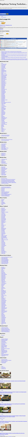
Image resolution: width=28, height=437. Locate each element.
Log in (2, 366)
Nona (2, 127)
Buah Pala (2, 94)
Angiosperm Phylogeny (4, 338)
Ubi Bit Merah (3, 203)
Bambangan (3, 69)
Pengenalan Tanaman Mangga (5, 330)
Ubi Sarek (2, 249)
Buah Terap (3, 101)
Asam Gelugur (3, 65)
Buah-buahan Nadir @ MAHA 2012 (6, 187)
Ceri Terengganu (3, 106)
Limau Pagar (3, 123)
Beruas (2, 72)
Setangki (2, 241)
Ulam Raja (2, 250)
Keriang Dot (3, 119)
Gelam (2, 286)
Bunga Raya (3, 279)
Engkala (2, 110)
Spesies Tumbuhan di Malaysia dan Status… (19, 41)
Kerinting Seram (3, 292)
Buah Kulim (3, 87)
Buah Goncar (3, 82)
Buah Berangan (3, 76)
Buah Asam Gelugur (4, 74)
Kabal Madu (3, 114)
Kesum (2, 224)
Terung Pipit (3, 244)
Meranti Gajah (3, 229)
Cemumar (2, 212)
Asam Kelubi (3, 67)
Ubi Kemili (2, 248)
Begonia (2, 271)
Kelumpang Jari (3, 118)
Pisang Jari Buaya (3, 169)
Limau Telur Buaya (4, 124)
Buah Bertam (3, 78)
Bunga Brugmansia (4, 274)
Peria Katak (3, 231)
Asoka (2, 269)
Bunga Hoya (3, 276)
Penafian (2, 11)
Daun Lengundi (3, 215)
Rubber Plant (3, 315)
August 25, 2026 (2, 423)
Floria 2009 (3, 188)
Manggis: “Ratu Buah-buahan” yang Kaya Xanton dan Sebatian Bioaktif (11, 51)
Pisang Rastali (3, 172)
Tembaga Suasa (3, 322)
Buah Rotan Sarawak (4, 99)
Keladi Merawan (3, 154)
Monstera (2, 296)
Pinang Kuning (3, 161)
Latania (2, 160)
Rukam (2, 128)
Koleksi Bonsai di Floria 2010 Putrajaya (6, 139)
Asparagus (2, 199)
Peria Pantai (3, 232)
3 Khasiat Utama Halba (4, 327)
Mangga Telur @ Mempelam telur (6, 25)
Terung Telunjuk (3, 245)
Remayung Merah (3, 237)
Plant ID (2, 353)
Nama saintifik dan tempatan (5, 348)
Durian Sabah (3, 109)
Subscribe (1, 14)
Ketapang (2, 120)
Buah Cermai (3, 80)
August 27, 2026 (2, 382)
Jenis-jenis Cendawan (4, 361)
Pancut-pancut (3, 299)
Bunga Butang (3, 275)
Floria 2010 (3, 189)
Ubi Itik (2, 247)
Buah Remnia (3, 96)
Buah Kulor (3, 88)
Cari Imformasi (3, 342)
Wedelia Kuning (3, 323)
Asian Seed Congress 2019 (5, 328)
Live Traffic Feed (13, 38)
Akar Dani (2, 267)
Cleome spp (3, 282)
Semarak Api (3, 316)
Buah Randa (3, 95)
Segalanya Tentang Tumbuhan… (13, 4)
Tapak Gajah (3, 320)
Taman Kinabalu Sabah (4, 261)
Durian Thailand (3, 148)
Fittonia (2, 285)
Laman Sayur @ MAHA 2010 (5, 191)
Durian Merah (3, 145)
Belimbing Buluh (3, 70)
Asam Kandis (3, 66)
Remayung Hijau (3, 236)
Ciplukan (2, 107)
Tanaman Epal (3, 362)
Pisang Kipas (3, 303)
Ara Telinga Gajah (3, 64)
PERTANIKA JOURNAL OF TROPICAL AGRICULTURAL (8, 182)
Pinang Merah (3, 162)
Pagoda (2, 297)
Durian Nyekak (3, 108)
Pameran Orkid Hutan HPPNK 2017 (6, 194)
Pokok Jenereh (3, 233)
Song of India (3, 319)
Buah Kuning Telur (4, 89)
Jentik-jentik (3, 113)
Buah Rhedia (3, 97)
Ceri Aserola (3, 105)
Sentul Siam (3, 130)
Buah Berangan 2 (3, 77)
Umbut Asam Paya (4, 251)
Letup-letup (3, 121)
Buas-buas (2, 211)
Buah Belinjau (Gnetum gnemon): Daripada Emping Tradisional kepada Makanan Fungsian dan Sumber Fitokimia (13, 416)
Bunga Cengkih (3, 103)
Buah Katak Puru (3, 83)
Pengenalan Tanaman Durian (5, 329)
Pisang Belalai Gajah (4, 168)
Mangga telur (3, 23)
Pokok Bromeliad (3, 305)
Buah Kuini (3, 86)
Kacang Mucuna (3, 290)
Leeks (2, 201)
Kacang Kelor (3, 217)
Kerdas (2, 223)
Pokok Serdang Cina (4, 163)
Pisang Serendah (3, 174)
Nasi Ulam (2, 349)
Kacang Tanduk (3, 219)
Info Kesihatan (3, 344)
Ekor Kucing (3, 284)
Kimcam (2, 225)
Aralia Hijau (3, 268)
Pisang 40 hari (3, 166)
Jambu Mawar (3, 112)
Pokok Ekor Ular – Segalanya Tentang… (19, 42)
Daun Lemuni (3, 214)
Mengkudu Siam (3, 228)
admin (1, 26)
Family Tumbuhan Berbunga (5, 135)
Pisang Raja (3, 170)
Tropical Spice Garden (4, 263)
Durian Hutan (3, 144)
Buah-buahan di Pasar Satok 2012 (6, 102)
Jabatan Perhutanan (4, 345)
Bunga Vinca (3, 280)
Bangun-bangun (3, 209)
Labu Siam (2, 226)
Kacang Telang (3, 220)
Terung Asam (3, 243)
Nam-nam (2, 126)
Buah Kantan (3, 210)
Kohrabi (2, 200)
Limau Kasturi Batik (4, 122)
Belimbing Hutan (3, 71)
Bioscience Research (4, 178)
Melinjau (2, 125)
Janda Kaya (3, 287)
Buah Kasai (3, 335)
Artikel (2, 379)
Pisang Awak (3, 167)
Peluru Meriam (3, 301)
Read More (1, 29)
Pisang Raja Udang (4, 171)
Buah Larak (3, 90)
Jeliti (2, 289)
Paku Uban (3, 230)
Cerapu (2, 104)
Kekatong (2, 116)
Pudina (2, 234)
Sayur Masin (3, 202)
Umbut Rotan (3, 252)
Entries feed (3, 367)
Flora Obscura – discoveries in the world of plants (8, 179)
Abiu (2, 63)
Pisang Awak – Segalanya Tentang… (19, 46)
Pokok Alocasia (3, 304)
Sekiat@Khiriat (3, 129)
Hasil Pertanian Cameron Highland (6, 360)
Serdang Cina (3, 318)
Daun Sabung (3, 216)
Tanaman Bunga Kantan (4, 355)
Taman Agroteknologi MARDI (5, 331)
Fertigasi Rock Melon (4, 359)
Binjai (2, 73)
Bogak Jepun (3, 272)
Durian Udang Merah (4, 149)
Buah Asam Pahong (4, 75)
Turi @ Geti (3, 246)
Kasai (2, 115)
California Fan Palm (4, 159)
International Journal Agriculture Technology (7, 180)
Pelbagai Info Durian (4, 351)
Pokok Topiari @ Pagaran (5, 354)
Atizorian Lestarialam (4, 339)
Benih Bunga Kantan (4, 340)
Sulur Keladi (3, 242)
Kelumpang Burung (4, 117)
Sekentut (2, 240)
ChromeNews (10, 436)
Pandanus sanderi (3, 300)
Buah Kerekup (3, 85)
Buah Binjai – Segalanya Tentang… (10, 40)
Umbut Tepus (3, 253)
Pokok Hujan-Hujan (4, 307)
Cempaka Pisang (3, 281)
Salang (2, 238)
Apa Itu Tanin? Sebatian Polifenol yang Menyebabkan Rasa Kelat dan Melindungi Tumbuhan (14, 58)
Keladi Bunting (3, 153)
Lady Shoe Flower (3, 295)
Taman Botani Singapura (4, 259)
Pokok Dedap (3, 306)
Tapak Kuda (3, 321)
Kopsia (2, 294)
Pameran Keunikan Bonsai (5, 140)
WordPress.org (3, 368)
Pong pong (2, 312)
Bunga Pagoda (3, 278)
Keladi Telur (3, 155)
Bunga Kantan (3, 341)
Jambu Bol (2, 111)
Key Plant (2, 347)
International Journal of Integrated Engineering (8, 181)
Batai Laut (2, 270)
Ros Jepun (2, 314)
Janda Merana (3, 288)
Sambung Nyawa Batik (4, 239)
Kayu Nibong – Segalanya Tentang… (12, 47)
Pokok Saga (3, 309)
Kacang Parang (3, 218)
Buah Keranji (3, 84)
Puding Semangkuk (4, 235)
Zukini (2, 204)
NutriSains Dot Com (4, 350)
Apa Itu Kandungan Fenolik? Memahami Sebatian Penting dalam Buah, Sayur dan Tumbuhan (14, 59)
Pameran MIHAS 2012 (4, 193)
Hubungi (2, 10)
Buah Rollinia (3, 98)
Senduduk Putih (3, 317)
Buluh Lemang (3, 273)
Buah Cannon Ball (3, 79)
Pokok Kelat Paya (3, 308)
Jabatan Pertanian (4, 346)
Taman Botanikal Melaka (4, 260)
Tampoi (2, 131)
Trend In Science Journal (4, 183)
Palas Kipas (3, 298)
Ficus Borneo (3, 343)
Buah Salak (3, 100)
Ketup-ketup (3, 293)
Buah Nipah (3, 93)
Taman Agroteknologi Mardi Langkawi (6, 257)
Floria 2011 (3, 190)
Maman (2, 227)
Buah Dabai (3, 81)
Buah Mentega (3, 92)
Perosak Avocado (3, 352)
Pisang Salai (3, 173)
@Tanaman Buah (3, 22)
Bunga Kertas (3, 277)
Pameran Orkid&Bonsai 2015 (5, 195)
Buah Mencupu (3, 91)
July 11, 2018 (3, 26)
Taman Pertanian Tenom (4, 262)
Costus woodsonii (3, 283)
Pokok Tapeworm (3, 311)
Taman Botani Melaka (4, 258)
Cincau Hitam (3, 213)
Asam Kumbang (3, 68)
